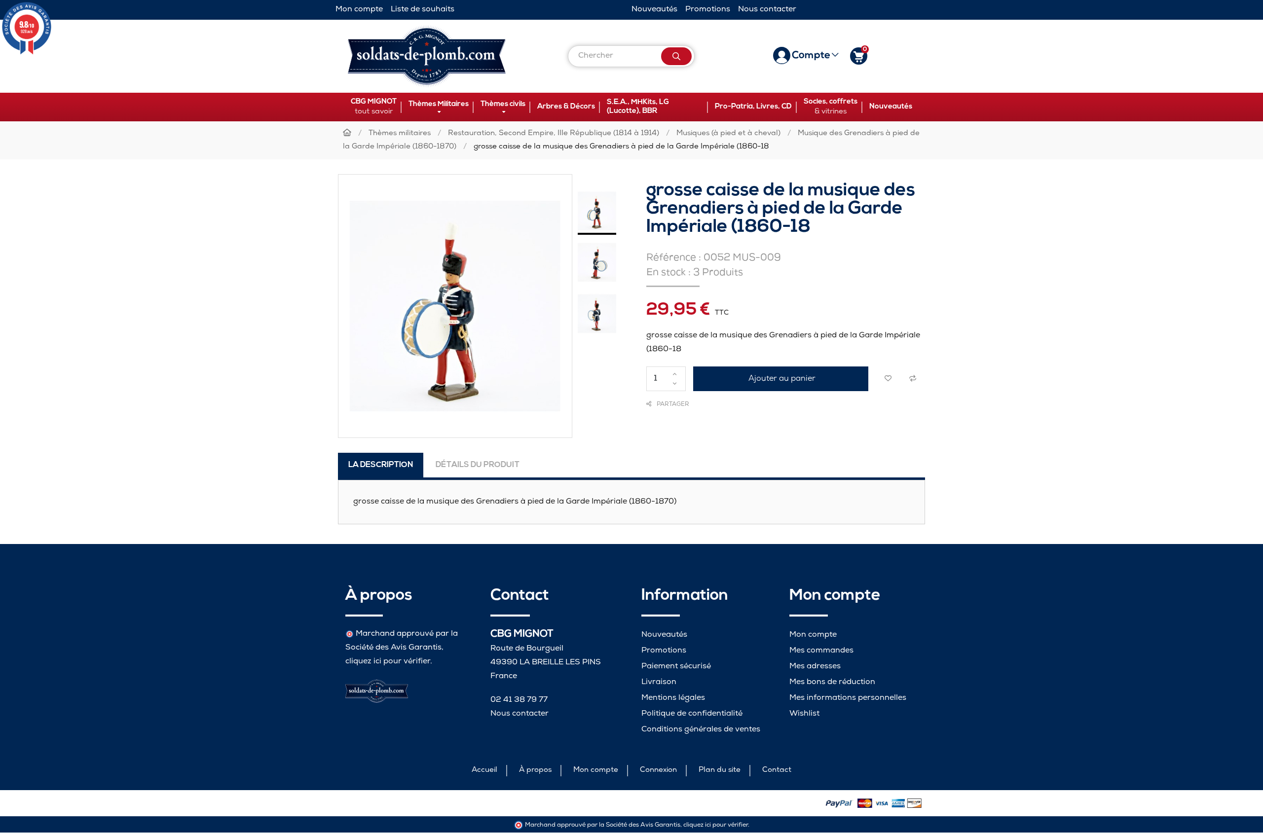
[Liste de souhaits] (888, 378)
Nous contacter (767, 9)
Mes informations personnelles (847, 698)
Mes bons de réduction (832, 682)
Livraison (658, 682)
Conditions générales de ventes (700, 729)
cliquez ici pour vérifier (387, 661)
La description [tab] (380, 465)
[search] (676, 56)
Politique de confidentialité (692, 714)
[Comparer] (912, 378)
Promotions (707, 9)
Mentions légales (673, 698)
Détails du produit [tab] (478, 465)
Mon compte (359, 9)
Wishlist (804, 714)
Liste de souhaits (422, 9)
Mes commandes (821, 650)
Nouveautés (654, 9)
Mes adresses (815, 666)
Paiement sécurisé (676, 666)
